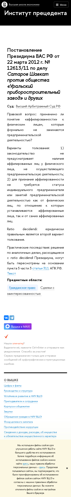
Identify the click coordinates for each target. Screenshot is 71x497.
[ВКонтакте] (6, 317)
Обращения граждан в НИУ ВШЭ (23, 416)
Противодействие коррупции (21, 427)
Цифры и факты (12, 385)
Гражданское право (22, 288)
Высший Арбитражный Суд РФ (38, 106)
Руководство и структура (18, 390)
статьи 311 (40, 268)
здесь (25, 463)
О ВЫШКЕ (11, 380)
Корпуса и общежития (17, 406)
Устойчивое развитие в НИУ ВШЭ (23, 396)
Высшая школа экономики (24, 4)
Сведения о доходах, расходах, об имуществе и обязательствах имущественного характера (30, 434)
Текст (11, 273)
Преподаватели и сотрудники (21, 401)
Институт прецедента (35, 12)
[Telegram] (11, 317)
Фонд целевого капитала (18, 422)
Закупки (8, 411)
